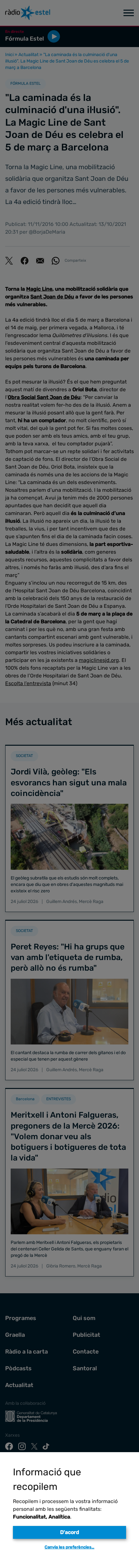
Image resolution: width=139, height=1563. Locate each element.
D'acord (69, 1532)
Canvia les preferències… (69, 1547)
